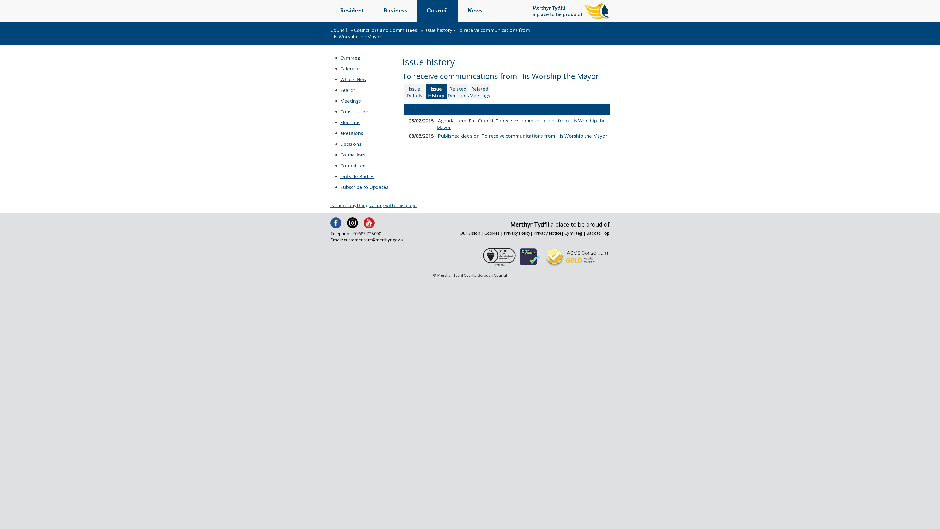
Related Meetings (480, 92)
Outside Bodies (357, 176)
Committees (354, 165)
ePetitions (351, 133)
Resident (352, 11)
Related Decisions (458, 92)
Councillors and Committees (385, 30)
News (475, 11)
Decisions (350, 144)
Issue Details (414, 92)
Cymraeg (350, 58)
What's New (353, 79)
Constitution (354, 111)
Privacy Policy (517, 233)
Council (437, 11)
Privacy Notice (547, 233)
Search (347, 90)
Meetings (350, 101)
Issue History (436, 92)
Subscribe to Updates (364, 187)
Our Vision (470, 233)
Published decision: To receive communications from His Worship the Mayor (522, 136)
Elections (350, 122)
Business (395, 11)
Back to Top (598, 233)
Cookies (492, 233)
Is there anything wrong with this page (373, 205)
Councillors (352, 155)
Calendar (350, 68)
